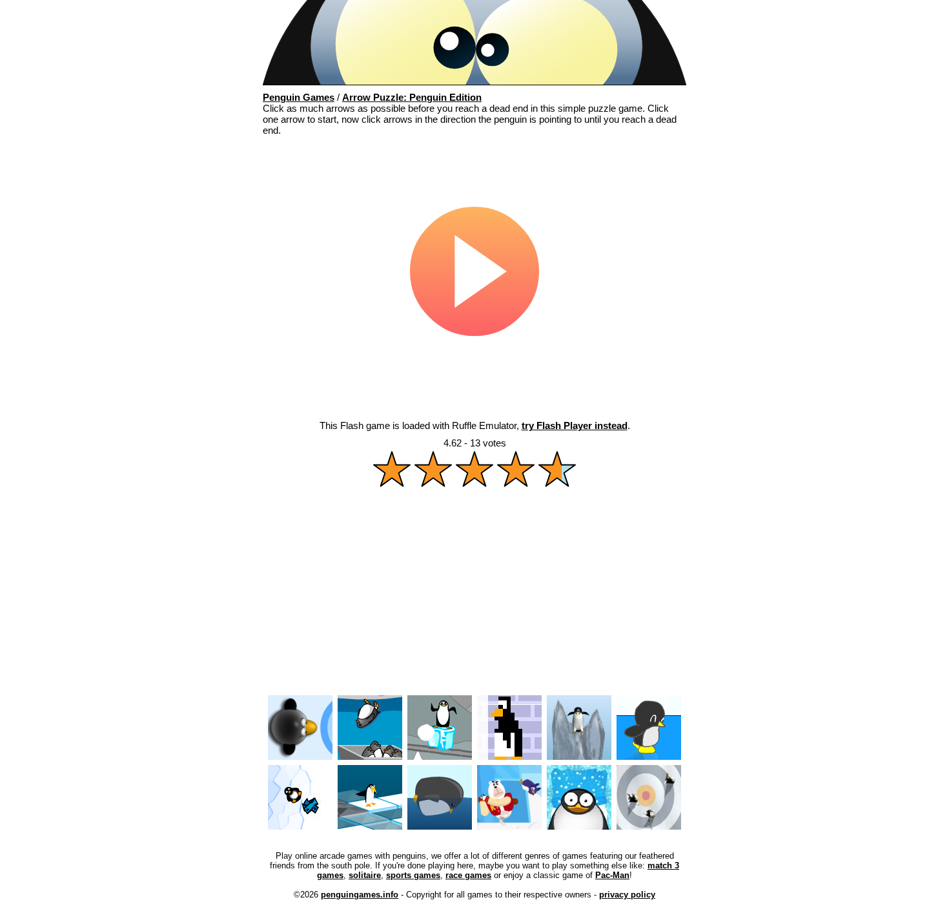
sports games (413, 875)
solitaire (365, 875)
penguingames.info (359, 894)
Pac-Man (612, 875)
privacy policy (627, 894)
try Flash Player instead (575, 425)
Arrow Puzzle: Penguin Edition (412, 97)
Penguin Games (298, 97)
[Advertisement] (474, 595)
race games (468, 875)
